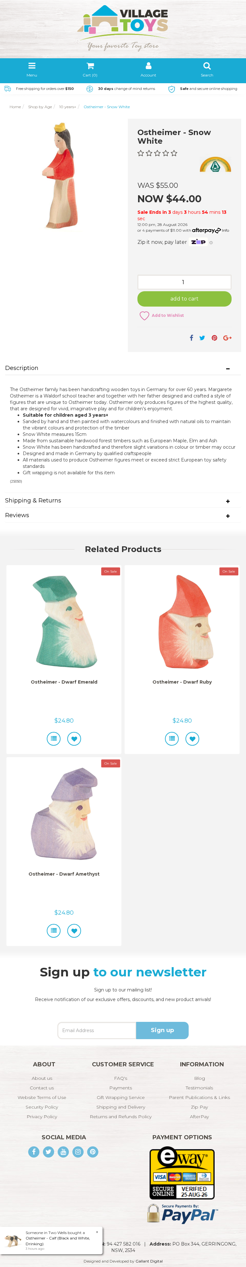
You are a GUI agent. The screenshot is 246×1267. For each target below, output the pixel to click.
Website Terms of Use (42, 1097)
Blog (199, 1078)
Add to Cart (184, 299)
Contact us (42, 1088)
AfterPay (199, 1116)
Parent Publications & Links (199, 1097)
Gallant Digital (149, 1261)
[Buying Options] (54, 739)
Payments (120, 1088)
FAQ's (120, 1078)
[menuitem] (191, 338)
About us (42, 1078)
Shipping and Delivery (120, 1107)
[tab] (123, 368)
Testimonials (199, 1088)
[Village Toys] (123, 20)
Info (225, 230)
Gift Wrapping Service (121, 1097)
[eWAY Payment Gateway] (182, 1172)
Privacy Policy (42, 1116)
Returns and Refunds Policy (121, 1116)
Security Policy (42, 1107)
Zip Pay (199, 1107)
